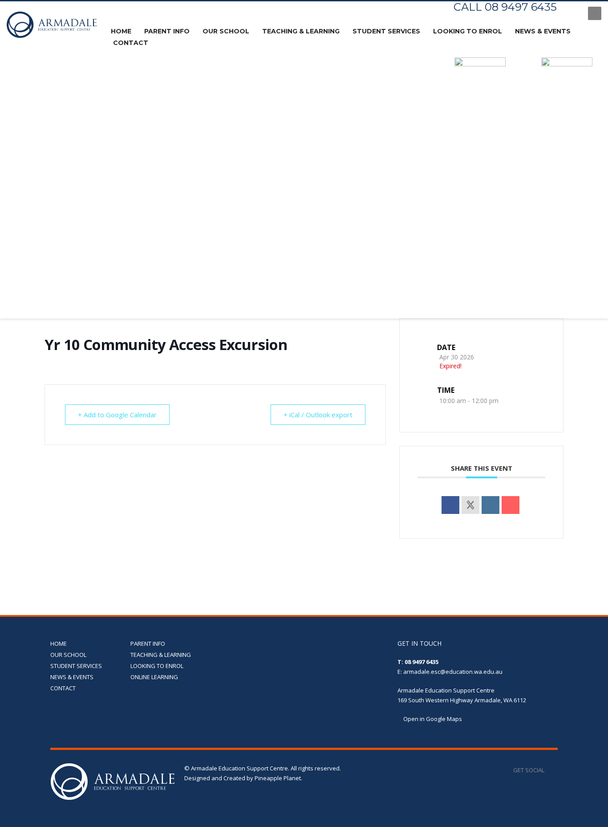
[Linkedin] (490, 505)
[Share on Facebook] (450, 505)
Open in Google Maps (432, 719)
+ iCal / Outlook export (318, 414)
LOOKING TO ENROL (156, 666)
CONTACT (63, 688)
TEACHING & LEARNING (160, 655)
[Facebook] (572, 13)
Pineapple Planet (278, 778)
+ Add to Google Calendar (117, 414)
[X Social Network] (470, 505)
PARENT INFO (147, 644)
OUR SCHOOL (68, 655)
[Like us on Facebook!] (551, 770)
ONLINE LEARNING (154, 677)
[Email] (510, 505)
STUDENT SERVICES (76, 666)
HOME (58, 644)
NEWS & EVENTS (71, 677)
